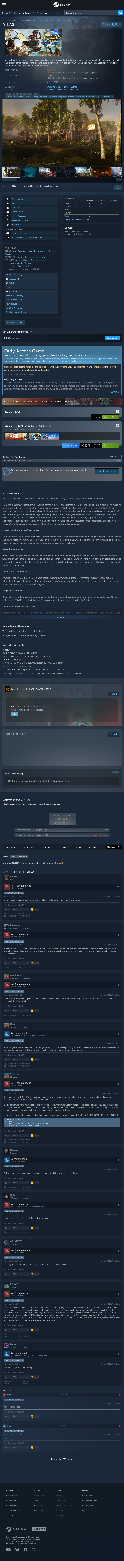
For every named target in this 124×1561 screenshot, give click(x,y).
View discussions (13, 304)
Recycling (38, 1510)
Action (14, 251)
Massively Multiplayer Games (25, 21)
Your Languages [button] (18, 856)
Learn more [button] (112, 338)
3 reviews (24, 1027)
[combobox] (91, 12)
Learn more (87, 361)
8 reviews (13, 880)
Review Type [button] (9, 847)
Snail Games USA (72, 89)
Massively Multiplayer (58, 97)
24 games (14, 1027)
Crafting (71, 97)
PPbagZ (14, 1284)
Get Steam (87, 1495)
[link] (90, 445)
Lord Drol (14, 877)
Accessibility (62, 1500)
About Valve (39, 1495)
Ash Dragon (15, 975)
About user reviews (35, 804)
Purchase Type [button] (28, 847)
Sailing (35, 97)
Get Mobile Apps (89, 1500)
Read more (114, 392)
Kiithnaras (15, 925)
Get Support (87, 1505)
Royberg (14, 1150)
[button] (6, 12)
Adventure (44, 97)
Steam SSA (11, 1500)
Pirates (28, 97)
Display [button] (92, 847)
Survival (9, 97)
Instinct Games (70, 87)
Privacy (59, 1495)
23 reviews (14, 1077)
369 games (14, 928)
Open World (18, 97)
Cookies (60, 1510)
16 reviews (26, 978)
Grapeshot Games (54, 87)
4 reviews (25, 1198)
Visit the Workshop (14, 308)
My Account (87, 1510)
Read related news (14, 300)
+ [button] (112, 97)
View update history (14, 296)
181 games (14, 1198)
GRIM (12, 1195)
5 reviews (13, 1153)
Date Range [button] (63, 847)
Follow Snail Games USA (28, 706)
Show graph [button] (112, 847)
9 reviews (25, 928)
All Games (6, 21)
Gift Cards (10, 1515)
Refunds (60, 1515)
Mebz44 (13, 1024)
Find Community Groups (16, 312)
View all (115, 772)
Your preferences (53, 804)
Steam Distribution (14, 1510)
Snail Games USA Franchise (51, 21)
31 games (14, 1347)
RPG (49, 251)
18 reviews (14, 1244)
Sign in (5, 186)
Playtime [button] (79, 847)
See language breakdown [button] (14, 804)
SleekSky (14, 1074)
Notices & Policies (64, 1505)
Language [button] (46, 847)
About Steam (12, 1495)
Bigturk (13, 1344)
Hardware (38, 1505)
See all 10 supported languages (77, 220)
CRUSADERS (16, 1241)
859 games (14, 978)
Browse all (114, 457)
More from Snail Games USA (31, 688)
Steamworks (11, 1505)
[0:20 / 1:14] (61, 132)
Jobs (36, 1500)
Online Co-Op (94, 97)
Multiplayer (106, 97)
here (55, 781)
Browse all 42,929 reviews (62, 1459)
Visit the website (13, 275)
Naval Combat (81, 97)
